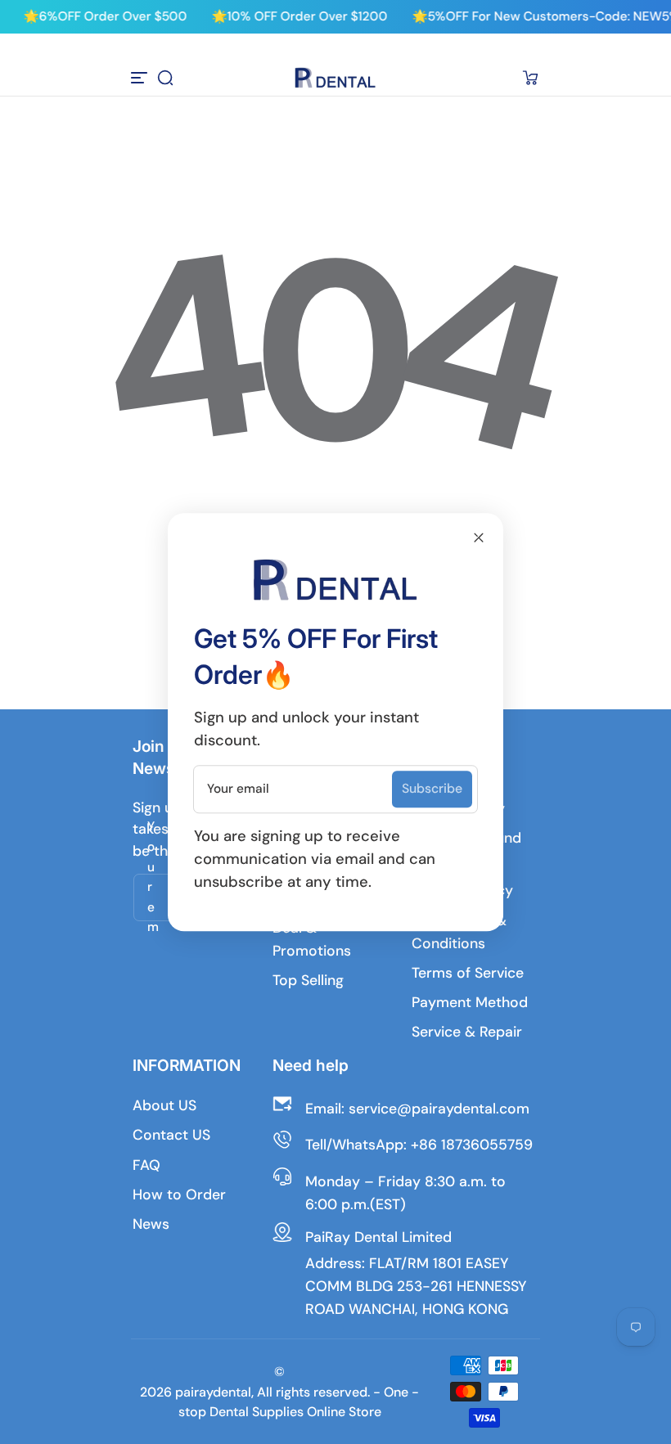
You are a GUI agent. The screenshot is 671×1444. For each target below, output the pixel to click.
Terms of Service (468, 973)
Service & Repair (467, 1032)
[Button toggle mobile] (141, 77)
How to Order (179, 1194)
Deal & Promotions (311, 939)
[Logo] (335, 77)
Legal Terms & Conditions (459, 931)
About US (164, 1105)
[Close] (478, 537)
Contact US (171, 1135)
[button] (165, 77)
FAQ (146, 1165)
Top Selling (308, 980)
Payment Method (470, 1002)
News (151, 1224)
